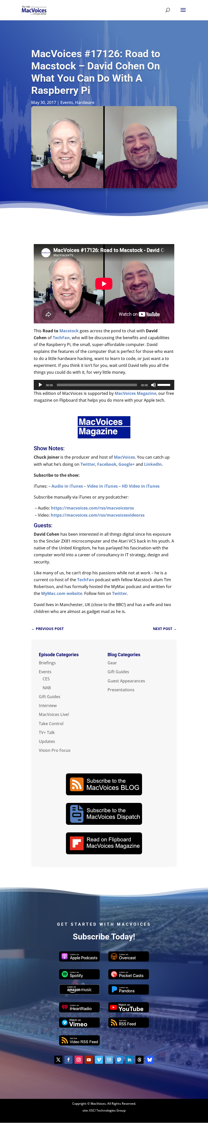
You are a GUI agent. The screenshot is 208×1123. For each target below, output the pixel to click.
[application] (104, 385)
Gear (112, 663)
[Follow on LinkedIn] (129, 1060)
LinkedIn (153, 464)
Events (66, 102)
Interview (48, 705)
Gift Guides (49, 696)
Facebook (106, 464)
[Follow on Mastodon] (119, 1060)
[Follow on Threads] (139, 1060)
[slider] (165, 384)
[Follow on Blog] (109, 1060)
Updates (47, 741)
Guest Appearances (126, 681)
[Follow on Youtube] (89, 1060)
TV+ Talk (47, 732)
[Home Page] (34, 9)
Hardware (84, 102)
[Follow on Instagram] (79, 1060)
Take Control (51, 723)
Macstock (69, 331)
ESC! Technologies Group (107, 1110)
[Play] (40, 384)
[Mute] (153, 384)
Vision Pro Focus (55, 750)
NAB (47, 688)
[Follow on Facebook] (68, 1060)
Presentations (121, 690)
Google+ (126, 464)
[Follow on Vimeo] (99, 1060)
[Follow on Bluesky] (150, 1060)
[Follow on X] (58, 1060)
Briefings (47, 663)
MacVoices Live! (54, 714)
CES (46, 679)
